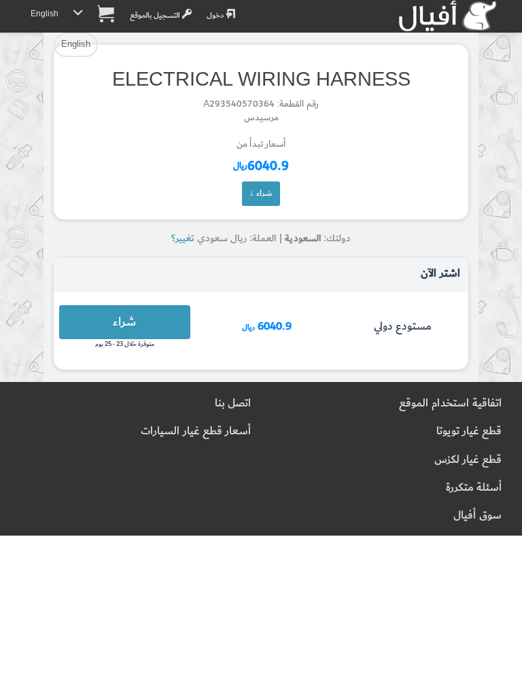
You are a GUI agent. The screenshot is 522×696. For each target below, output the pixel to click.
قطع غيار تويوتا (469, 431)
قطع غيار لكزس (468, 460)
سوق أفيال (477, 515)
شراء (124, 321)
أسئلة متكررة (474, 488)
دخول (216, 15)
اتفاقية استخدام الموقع (450, 403)
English (44, 14)
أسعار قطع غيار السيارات (196, 431)
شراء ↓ (261, 193)
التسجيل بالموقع (156, 15)
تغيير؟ (182, 238)
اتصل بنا (233, 403)
